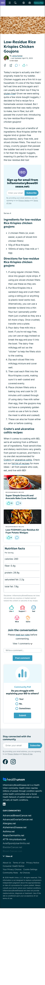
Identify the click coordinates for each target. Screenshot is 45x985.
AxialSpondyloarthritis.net (16, 843)
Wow (15, 619)
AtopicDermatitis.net (13, 835)
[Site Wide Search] (15, 3)
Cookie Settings (30, 869)
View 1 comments (21, 643)
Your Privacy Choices (12, 869)
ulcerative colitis (23, 460)
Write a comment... (15, 650)
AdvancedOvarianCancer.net (18, 819)
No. (20, 704)
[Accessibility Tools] (23, 3)
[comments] (17, 537)
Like (10, 608)
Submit (22, 715)
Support (22, 608)
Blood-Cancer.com (12, 851)
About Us (7, 862)
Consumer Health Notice (13, 866)
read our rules (22, 634)
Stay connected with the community (17, 738)
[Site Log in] (29, 3)
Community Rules (10, 872)
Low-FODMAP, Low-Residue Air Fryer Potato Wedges (22, 531)
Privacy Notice (24, 200)
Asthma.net (9, 831)
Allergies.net (9, 823)
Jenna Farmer (17, 56)
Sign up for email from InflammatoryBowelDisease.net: (22, 183)
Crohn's (8, 460)
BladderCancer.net (12, 847)
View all (8, 856)
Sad (32, 608)
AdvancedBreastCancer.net (17, 815)
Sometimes (25, 708)
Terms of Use (27, 754)
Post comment (22, 658)
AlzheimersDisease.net (15, 827)
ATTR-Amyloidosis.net (14, 839)
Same (26, 619)
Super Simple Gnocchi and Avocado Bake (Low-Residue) (21, 497)
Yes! (21, 699)
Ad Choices (25, 872)
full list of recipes (20, 463)
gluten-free (9, 93)
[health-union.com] (14, 780)
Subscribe (38, 3)
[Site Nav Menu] (9, 3)
